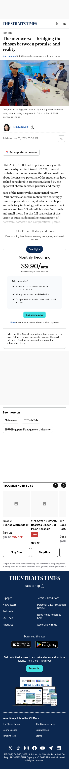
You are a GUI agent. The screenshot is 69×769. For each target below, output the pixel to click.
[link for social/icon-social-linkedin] (58, 748)
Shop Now (16, 552)
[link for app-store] (22, 644)
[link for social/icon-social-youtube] (42, 748)
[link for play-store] (47, 644)
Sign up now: (9, 55)
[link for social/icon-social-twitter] (10, 748)
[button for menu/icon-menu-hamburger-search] (64, 23)
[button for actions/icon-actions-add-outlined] (33, 127)
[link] (20, 24)
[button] (57, 24)
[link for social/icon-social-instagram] (26, 748)
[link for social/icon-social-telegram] (50, 748)
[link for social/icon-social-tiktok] (18, 748)
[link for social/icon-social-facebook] (34, 748)
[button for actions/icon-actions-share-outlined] (61, 138)
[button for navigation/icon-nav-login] (57, 24)
